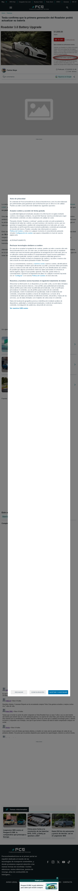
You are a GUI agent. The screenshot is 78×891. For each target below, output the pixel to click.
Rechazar (19, 692)
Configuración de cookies (24, 233)
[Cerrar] (57, 878)
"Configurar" (19, 275)
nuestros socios (39, 264)
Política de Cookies (16, 231)
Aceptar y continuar (58, 692)
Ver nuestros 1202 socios (19, 308)
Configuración (37, 692)
